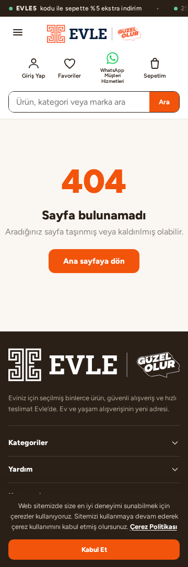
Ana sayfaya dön (94, 261)
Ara (164, 102)
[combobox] (79, 102)
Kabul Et (94, 549)
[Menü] (17, 32)
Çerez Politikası (153, 527)
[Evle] (94, 34)
